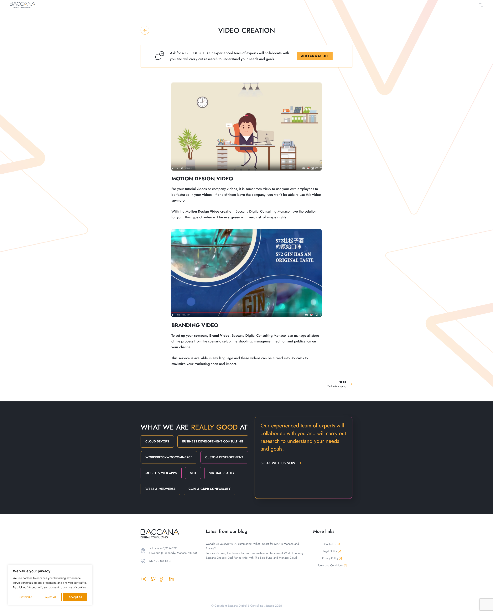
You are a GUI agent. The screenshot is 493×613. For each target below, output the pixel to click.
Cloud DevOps (157, 441)
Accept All (75, 597)
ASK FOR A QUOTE (315, 56)
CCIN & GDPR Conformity (210, 489)
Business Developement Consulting (212, 441)
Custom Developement (224, 457)
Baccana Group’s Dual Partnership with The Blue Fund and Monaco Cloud (251, 558)
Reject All (50, 597)
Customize (25, 597)
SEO (193, 473)
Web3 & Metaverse (160, 489)
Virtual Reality (222, 473)
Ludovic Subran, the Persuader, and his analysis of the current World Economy (255, 553)
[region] (50, 585)
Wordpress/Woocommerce (168, 457)
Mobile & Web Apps (161, 473)
